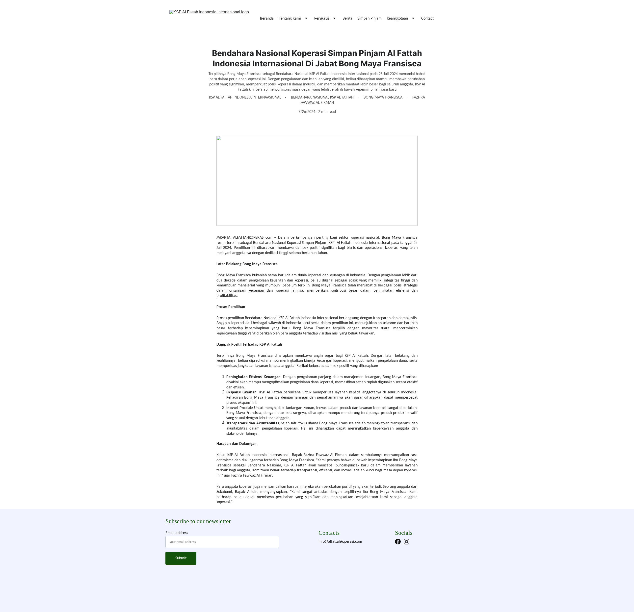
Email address (176, 533)
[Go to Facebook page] (398, 541)
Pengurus (321, 19)
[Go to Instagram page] (406, 541)
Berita (347, 19)
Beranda (267, 19)
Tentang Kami (290, 19)
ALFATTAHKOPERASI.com (252, 238)
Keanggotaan (397, 19)
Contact (427, 19)
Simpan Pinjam (370, 19)
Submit (180, 558)
